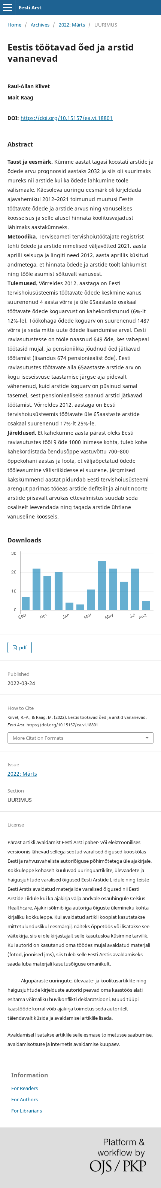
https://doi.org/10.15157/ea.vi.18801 (67, 117)
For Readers (24, 1088)
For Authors (24, 1099)
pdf (22, 647)
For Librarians (26, 1110)
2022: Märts (72, 24)
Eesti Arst (30, 7)
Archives (40, 24)
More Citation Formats (38, 738)
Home (14, 24)
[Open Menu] (7, 7)
